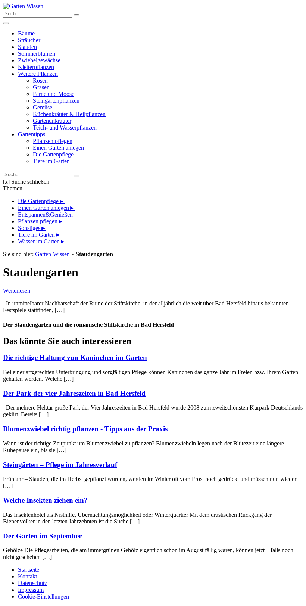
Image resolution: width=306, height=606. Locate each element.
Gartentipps (31, 134)
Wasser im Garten (39, 241)
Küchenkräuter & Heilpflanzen (69, 114)
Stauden (27, 47)
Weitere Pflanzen (38, 74)
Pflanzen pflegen (52, 141)
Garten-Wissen (52, 254)
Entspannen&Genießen (45, 214)
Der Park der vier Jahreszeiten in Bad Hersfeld (74, 393)
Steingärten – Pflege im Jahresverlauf (60, 465)
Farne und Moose (53, 94)
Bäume (26, 33)
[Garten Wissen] (23, 6)
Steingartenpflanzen (56, 100)
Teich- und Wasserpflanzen (65, 127)
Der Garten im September (42, 536)
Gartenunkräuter (52, 121)
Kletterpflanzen (36, 67)
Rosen (40, 80)
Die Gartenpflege (53, 154)
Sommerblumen (36, 53)
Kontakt (27, 576)
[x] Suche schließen (26, 181)
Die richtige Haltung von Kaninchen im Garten (75, 357)
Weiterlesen (16, 291)
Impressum (31, 590)
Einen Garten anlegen (58, 147)
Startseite (28, 569)
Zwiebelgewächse (39, 60)
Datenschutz (32, 583)
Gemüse (42, 107)
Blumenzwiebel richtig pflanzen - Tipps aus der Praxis (85, 429)
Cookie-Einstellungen (43, 596)
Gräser (41, 87)
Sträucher (29, 40)
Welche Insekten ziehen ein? (45, 500)
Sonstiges (29, 228)
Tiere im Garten (51, 161)
